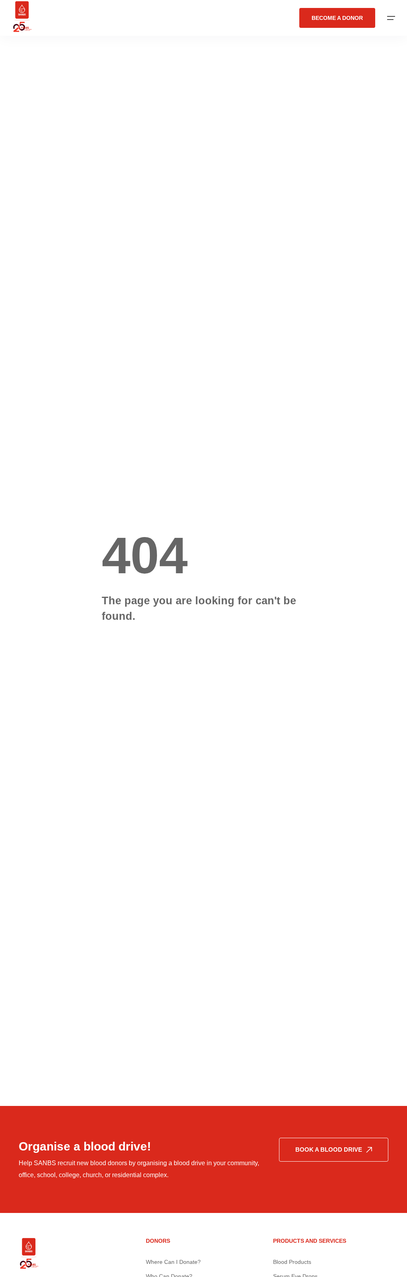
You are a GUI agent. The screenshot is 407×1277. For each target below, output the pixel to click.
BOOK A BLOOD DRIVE (328, 1149)
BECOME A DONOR (337, 18)
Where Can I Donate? (173, 1262)
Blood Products (292, 1262)
